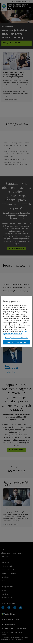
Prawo (3, 581)
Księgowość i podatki (8, 570)
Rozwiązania (5, 562)
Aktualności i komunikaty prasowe (12, 553)
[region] (16, 321)
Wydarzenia (5, 557)
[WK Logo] (8, 614)
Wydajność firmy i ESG (8, 573)
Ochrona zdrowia (6, 566)
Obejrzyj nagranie (11, 99)
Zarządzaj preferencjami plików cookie (16, 338)
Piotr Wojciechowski (11, 367)
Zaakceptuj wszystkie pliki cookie (16, 342)
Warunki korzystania (8, 625)
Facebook (2, 607)
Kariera (3, 590)
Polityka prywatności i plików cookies (13, 628)
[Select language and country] (30, 1)
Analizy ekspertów (7, 587)
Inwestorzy (4, 594)
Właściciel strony (6, 598)
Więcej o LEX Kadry (11, 524)
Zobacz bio (10, 372)
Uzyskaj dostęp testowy (16, 248)
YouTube (20, 607)
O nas (3, 549)
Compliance (5, 577)
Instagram (8, 607)
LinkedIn (14, 607)
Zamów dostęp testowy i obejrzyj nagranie (16, 43)
